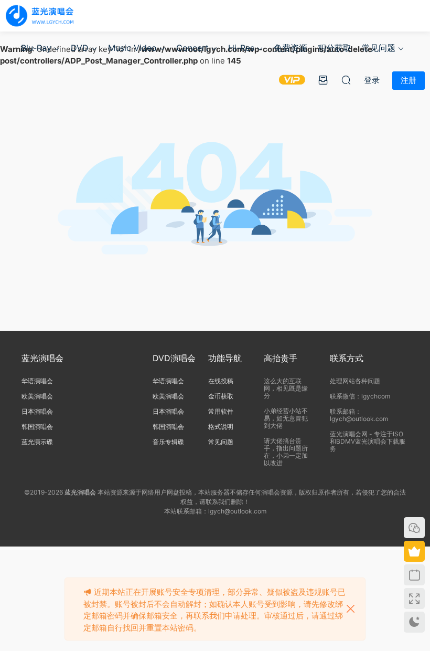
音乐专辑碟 (168, 442)
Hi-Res (241, 48)
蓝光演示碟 (37, 442)
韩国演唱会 (37, 426)
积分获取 (334, 48)
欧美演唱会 (37, 396)
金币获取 (220, 396)
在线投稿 (220, 381)
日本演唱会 (37, 411)
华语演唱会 (37, 381)
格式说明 (220, 426)
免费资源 (290, 48)
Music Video (132, 48)
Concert (192, 48)
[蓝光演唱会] (39, 16)
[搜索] (346, 80)
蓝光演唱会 (80, 492)
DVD (80, 48)
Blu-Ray (36, 48)
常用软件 (220, 411)
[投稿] (323, 80)
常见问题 (378, 48)
